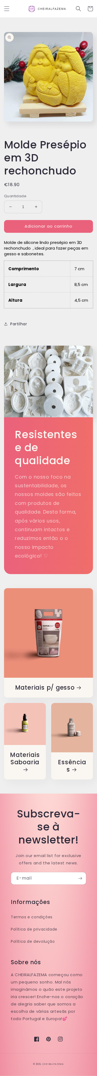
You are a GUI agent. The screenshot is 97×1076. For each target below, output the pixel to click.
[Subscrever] (80, 878)
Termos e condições (32, 917)
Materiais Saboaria (25, 758)
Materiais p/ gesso (45, 687)
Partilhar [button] (18, 324)
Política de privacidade (34, 929)
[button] (7, 9)
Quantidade (15, 196)
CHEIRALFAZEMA (53, 1064)
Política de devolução (33, 941)
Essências (72, 766)
